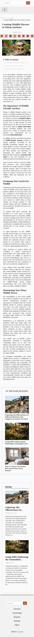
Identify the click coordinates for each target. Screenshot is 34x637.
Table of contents (11, 59)
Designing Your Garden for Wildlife (13, 66)
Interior (17, 609)
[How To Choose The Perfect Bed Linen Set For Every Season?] (17, 456)
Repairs (17, 617)
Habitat (17, 621)
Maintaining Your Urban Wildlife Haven (14, 69)
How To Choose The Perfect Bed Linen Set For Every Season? (15, 469)
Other (17, 625)
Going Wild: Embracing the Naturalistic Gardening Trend (16, 443)
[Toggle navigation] (4, 9)
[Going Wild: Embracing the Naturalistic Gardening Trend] (17, 431)
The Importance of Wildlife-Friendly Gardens (16, 62)
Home (3, 18)
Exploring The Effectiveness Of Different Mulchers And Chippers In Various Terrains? (17, 417)
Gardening (10, 18)
